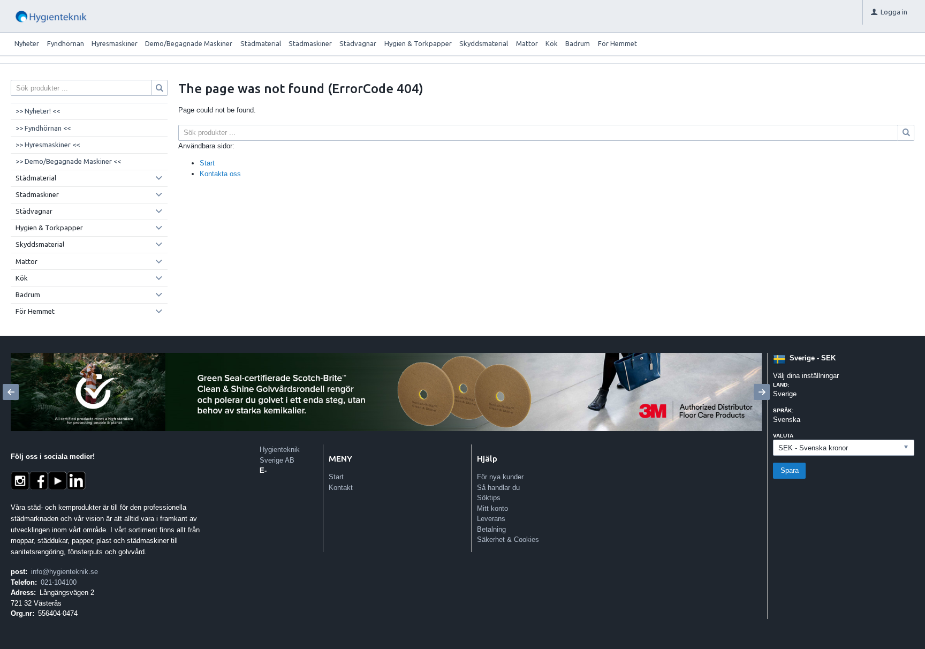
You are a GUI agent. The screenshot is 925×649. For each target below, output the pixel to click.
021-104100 (59, 582)
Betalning (491, 529)
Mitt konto (492, 508)
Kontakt (341, 488)
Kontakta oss (220, 174)
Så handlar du (498, 488)
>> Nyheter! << (38, 111)
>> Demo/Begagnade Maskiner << (68, 161)
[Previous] (11, 392)
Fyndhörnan (65, 43)
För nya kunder (500, 477)
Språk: (783, 410)
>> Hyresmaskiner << (48, 144)
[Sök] (906, 133)
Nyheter (26, 43)
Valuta (783, 436)
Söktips (489, 498)
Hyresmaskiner (115, 43)
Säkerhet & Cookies (508, 539)
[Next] (762, 392)
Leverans (491, 519)
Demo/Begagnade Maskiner (188, 43)
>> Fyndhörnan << (43, 128)
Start (207, 163)
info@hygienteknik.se (64, 572)
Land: (781, 385)
